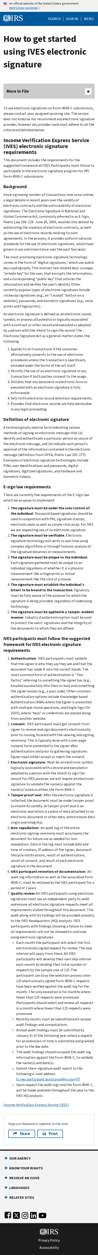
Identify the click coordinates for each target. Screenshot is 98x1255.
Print (53, 1133)
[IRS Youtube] (42, 1214)
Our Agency (20, 1158)
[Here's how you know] (49, 6)
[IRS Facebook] (8, 1214)
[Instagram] (25, 1214)
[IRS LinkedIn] (33, 1214)
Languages (19, 1187)
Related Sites (21, 1197)
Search (54, 19)
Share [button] (25, 1133)
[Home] (13, 17)
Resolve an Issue (24, 1178)
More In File (18, 91)
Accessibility (49, 1247)
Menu (88, 19)
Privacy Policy (49, 1240)
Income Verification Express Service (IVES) (36, 1104)
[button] (72, 19)
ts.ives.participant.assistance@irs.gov (45, 1079)
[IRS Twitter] (16, 1214)
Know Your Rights (26, 1168)
